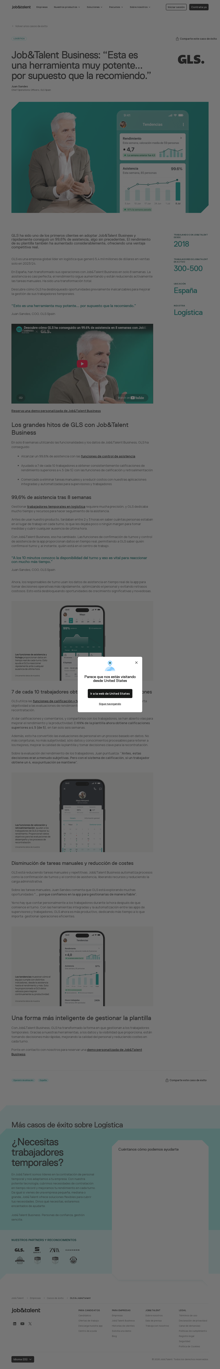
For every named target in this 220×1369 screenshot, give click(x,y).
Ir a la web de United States (110, 693)
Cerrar (136, 662)
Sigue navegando (110, 704)
